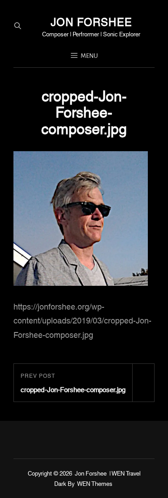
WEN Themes (94, 483)
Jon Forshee (91, 21)
